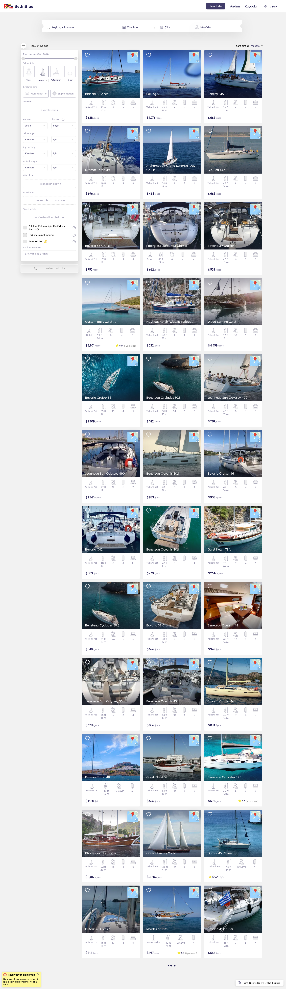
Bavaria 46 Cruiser (98, 246)
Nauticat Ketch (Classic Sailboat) (169, 322)
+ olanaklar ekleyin (49, 183)
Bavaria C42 (94, 549)
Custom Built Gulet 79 (101, 322)
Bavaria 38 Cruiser (159, 625)
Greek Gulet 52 (156, 777)
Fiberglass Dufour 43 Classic (166, 246)
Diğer (70, 80)
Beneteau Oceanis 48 (223, 625)
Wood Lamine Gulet (222, 322)
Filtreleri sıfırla (53, 268)
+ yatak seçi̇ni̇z (49, 110)
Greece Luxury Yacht (161, 853)
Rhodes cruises (156, 929)
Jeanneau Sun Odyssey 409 (227, 398)
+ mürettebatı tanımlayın (49, 200)
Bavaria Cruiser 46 (221, 473)
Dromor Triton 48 (97, 777)
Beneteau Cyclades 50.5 (163, 398)
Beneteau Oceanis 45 (161, 701)
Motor (28, 80)
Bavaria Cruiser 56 (98, 398)
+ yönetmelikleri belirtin (49, 217)
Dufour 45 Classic (220, 853)
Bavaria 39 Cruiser (221, 246)
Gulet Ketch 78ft (219, 549)
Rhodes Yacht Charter (100, 853)
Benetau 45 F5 (218, 94)
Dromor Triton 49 (97, 170)
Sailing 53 (153, 94)
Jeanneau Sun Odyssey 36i (104, 701)
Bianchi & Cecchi (97, 94)
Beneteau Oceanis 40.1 (162, 473)
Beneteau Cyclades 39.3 (224, 777)
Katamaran (56, 80)
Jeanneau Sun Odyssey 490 (105, 473)
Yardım (235, 6)
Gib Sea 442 (216, 170)
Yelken (41, 80)
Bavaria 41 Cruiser (220, 929)
